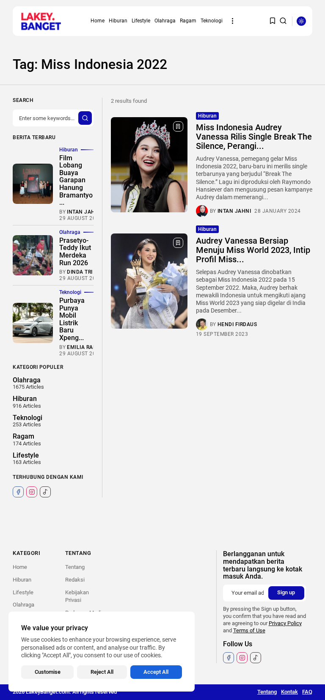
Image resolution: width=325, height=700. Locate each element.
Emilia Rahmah (88, 347)
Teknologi (212, 21)
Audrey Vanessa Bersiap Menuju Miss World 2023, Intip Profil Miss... (253, 250)
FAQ (307, 692)
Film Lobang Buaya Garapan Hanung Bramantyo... (76, 180)
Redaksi (75, 579)
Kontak (289, 692)
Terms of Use (249, 630)
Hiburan (118, 21)
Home (98, 21)
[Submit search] (85, 118)
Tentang (75, 567)
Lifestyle (141, 21)
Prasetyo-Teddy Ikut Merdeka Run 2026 (75, 251)
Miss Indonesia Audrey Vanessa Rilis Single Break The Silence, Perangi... (254, 136)
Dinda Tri (80, 272)
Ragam (188, 21)
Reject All (102, 672)
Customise (48, 672)
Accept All (155, 672)
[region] (101, 652)
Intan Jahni (234, 211)
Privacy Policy (285, 623)
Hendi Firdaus (237, 324)
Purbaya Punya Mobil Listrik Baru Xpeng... (72, 319)
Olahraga (165, 21)
